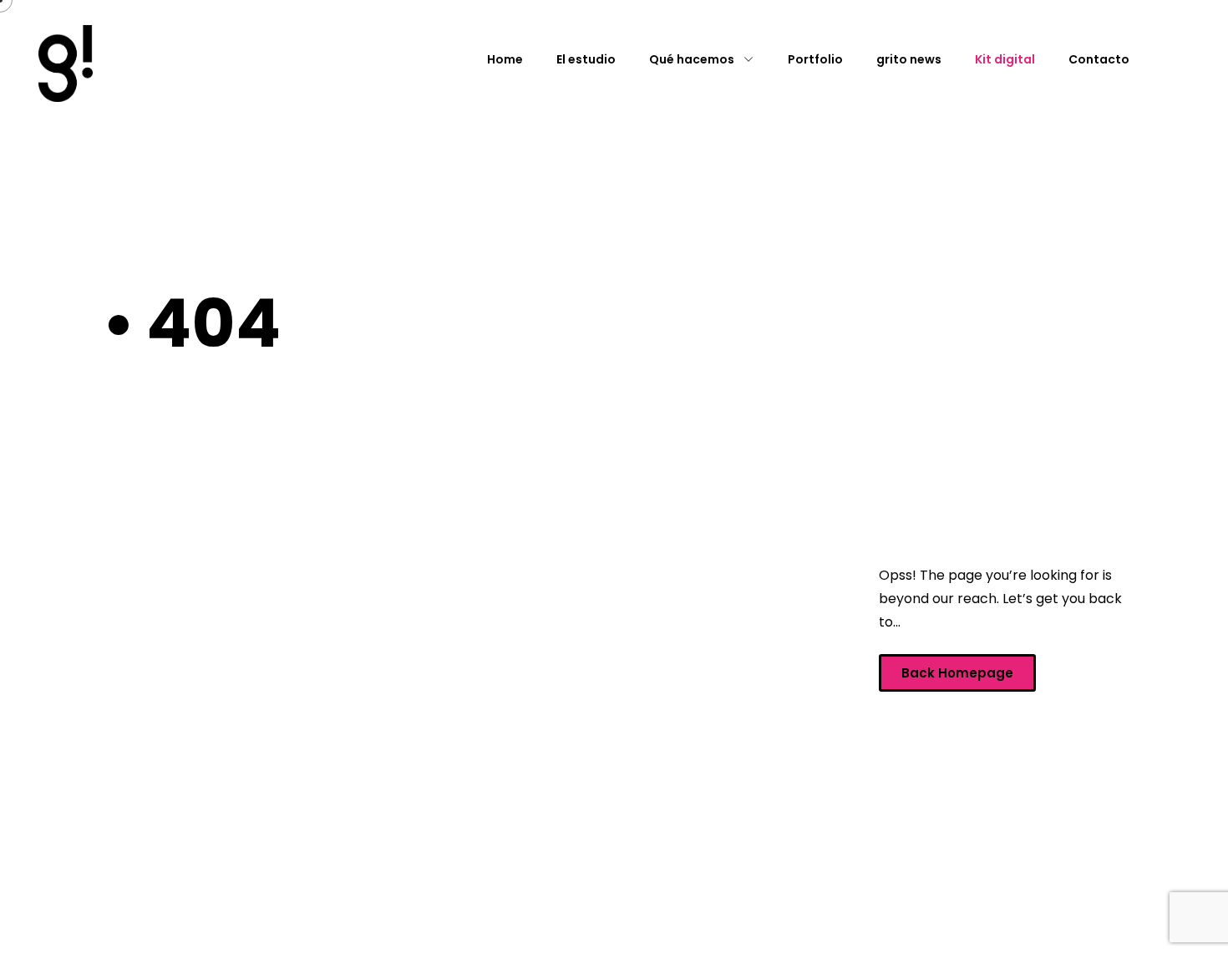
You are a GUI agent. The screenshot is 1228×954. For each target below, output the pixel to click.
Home (505, 59)
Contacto (1098, 59)
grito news (908, 59)
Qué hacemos (691, 59)
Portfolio (815, 59)
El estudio (586, 59)
